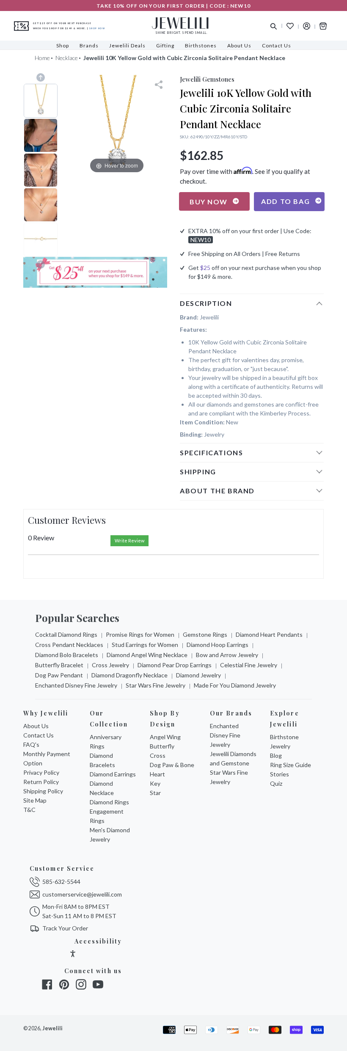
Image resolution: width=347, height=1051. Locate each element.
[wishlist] (290, 26)
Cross (157, 755)
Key (155, 783)
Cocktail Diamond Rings (66, 634)
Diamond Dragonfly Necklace (129, 675)
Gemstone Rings (205, 634)
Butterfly (162, 746)
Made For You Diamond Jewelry (235, 685)
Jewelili (52, 1028)
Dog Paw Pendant (59, 675)
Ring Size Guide (290, 764)
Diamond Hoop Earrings (217, 644)
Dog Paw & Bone (172, 764)
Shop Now (97, 28)
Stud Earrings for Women (145, 644)
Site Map (35, 800)
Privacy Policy (41, 772)
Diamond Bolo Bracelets (66, 654)
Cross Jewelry (110, 665)
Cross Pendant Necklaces (69, 644)
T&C (29, 809)
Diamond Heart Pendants (269, 634)
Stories (279, 774)
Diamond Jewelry (198, 675)
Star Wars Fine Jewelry (155, 685)
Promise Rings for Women (140, 634)
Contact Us (38, 735)
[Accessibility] (72, 954)
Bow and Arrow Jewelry (227, 654)
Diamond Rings (109, 802)
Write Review (129, 540)
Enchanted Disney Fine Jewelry (76, 685)
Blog (276, 755)
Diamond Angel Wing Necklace (147, 654)
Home (42, 57)
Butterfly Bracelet (59, 665)
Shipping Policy (43, 791)
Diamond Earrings (113, 774)
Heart (157, 774)
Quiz (276, 783)
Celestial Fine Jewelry (248, 665)
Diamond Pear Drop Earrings (175, 665)
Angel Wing (165, 736)
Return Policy (41, 781)
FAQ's (31, 744)
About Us (36, 725)
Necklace (66, 57)
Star (155, 792)
